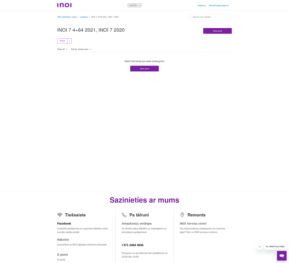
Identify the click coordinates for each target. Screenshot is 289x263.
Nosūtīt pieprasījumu (219, 5)
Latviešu (133, 5)
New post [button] (217, 31)
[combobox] (209, 17)
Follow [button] (62, 41)
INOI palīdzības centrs (67, 17)
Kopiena (201, 5)
